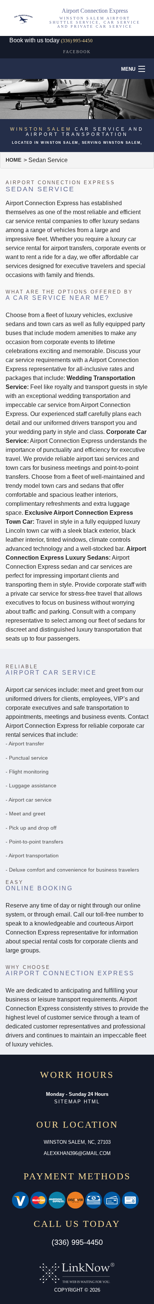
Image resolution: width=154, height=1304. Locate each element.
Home (13, 160)
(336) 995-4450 (77, 40)
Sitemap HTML (77, 1101)
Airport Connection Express (95, 10)
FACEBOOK (77, 51)
